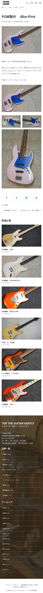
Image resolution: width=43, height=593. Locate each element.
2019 (6, 544)
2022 (6, 528)
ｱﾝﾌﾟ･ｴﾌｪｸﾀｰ (9, 469)
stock (6, 459)
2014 (6, 569)
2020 (6, 539)
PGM (27, 21)
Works (7, 464)
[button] (7, 198)
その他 (6, 475)
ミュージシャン (11, 480)
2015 (6, 564)
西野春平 (8, 490)
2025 (6, 513)
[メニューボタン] (40, 3)
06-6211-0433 (10, 443)
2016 (6, 559)
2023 (6, 523)
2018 (6, 549)
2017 (6, 554)
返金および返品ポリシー (21, 587)
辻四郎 (7, 495)
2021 (6, 533)
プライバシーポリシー (12, 585)
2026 (6, 508)
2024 (6, 518)
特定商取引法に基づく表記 (29, 585)
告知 (6, 485)
